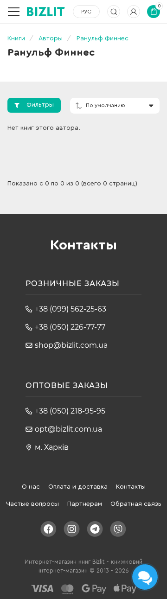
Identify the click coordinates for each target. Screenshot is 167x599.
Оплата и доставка (78, 487)
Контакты (131, 487)
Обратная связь (135, 504)
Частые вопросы (32, 504)
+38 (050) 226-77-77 (70, 327)
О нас (31, 487)
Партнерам (84, 504)
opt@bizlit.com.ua (68, 429)
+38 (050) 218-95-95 (70, 411)
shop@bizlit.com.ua (71, 345)
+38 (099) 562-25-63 (70, 309)
